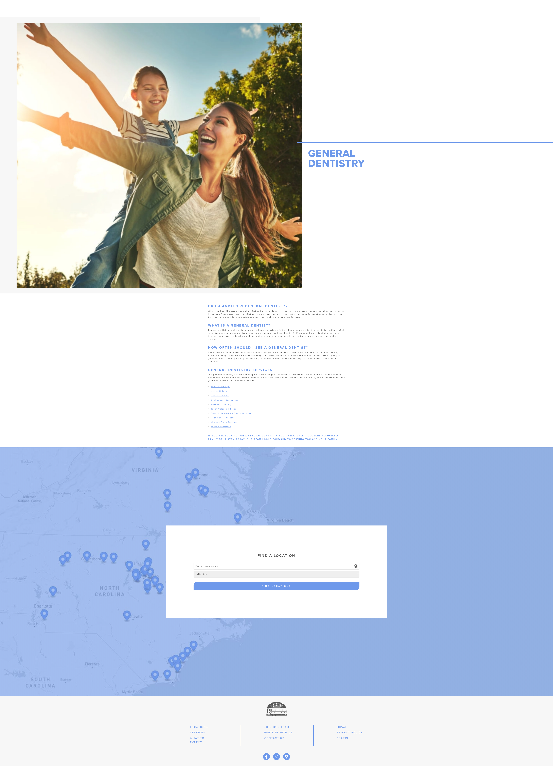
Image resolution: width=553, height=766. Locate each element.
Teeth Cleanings (220, 386)
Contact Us (274, 738)
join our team (276, 727)
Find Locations (276, 585)
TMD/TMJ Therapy (221, 404)
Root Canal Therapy (222, 417)
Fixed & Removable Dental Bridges (231, 413)
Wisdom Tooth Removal (224, 422)
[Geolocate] (356, 566)
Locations (199, 727)
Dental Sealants (220, 395)
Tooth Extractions (221, 426)
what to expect (197, 740)
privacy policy (350, 732)
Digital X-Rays (219, 391)
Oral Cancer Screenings (225, 399)
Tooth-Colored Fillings (224, 408)
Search (343, 738)
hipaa (341, 727)
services (197, 732)
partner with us (278, 732)
